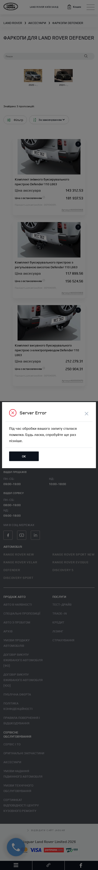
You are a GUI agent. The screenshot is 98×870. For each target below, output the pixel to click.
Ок (24, 456)
